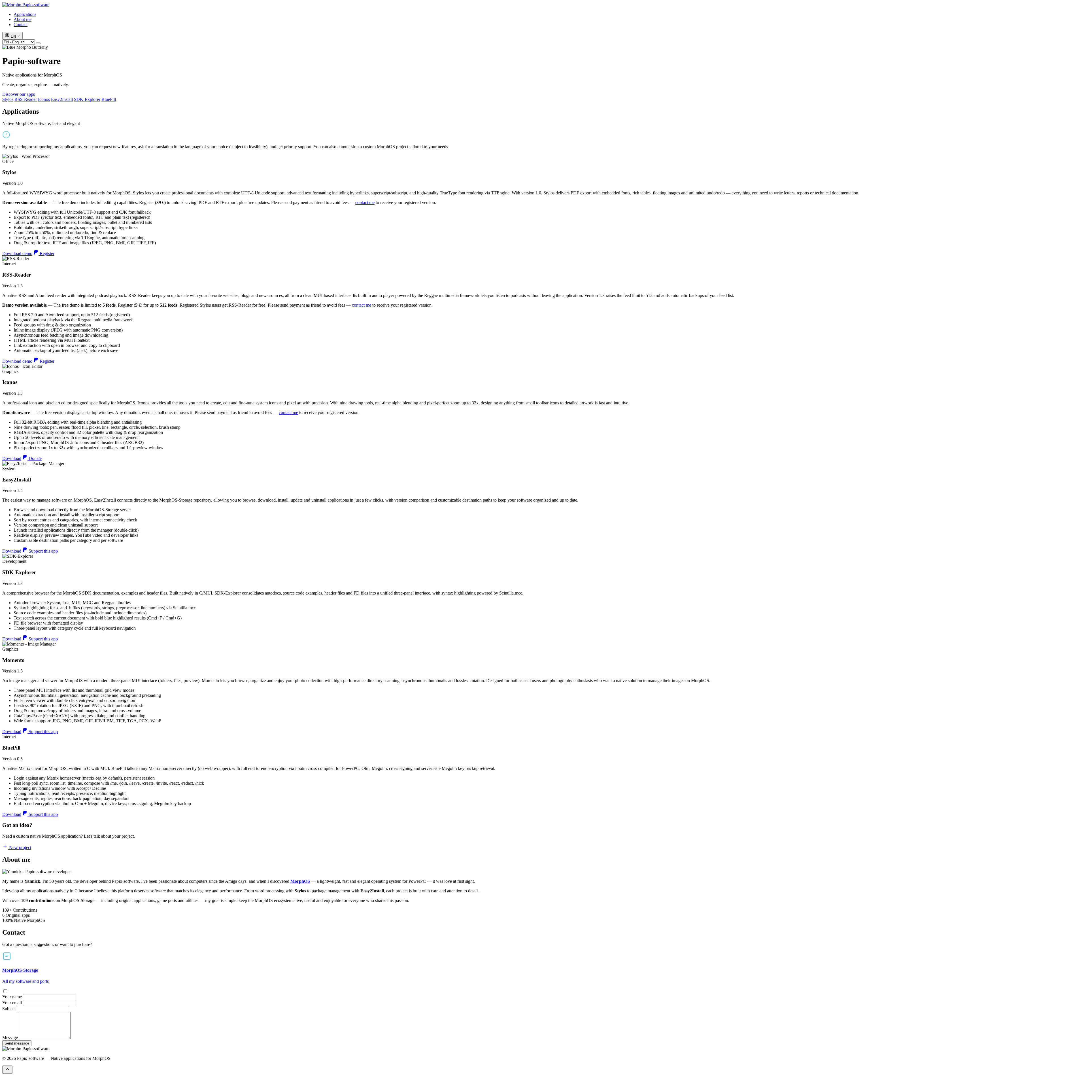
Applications (25, 14)
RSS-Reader (25, 99)
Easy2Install (62, 99)
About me (22, 19)
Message (10, 1037)
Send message (17, 1043)
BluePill (108, 99)
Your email (12, 1002)
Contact (20, 24)
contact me (365, 202)
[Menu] (38, 43)
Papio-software (35, 4)
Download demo (17, 253)
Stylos (7, 99)
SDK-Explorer (87, 99)
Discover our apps (18, 94)
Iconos (44, 99)
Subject (9, 1008)
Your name (12, 996)
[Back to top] (7, 1070)
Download (11, 458)
